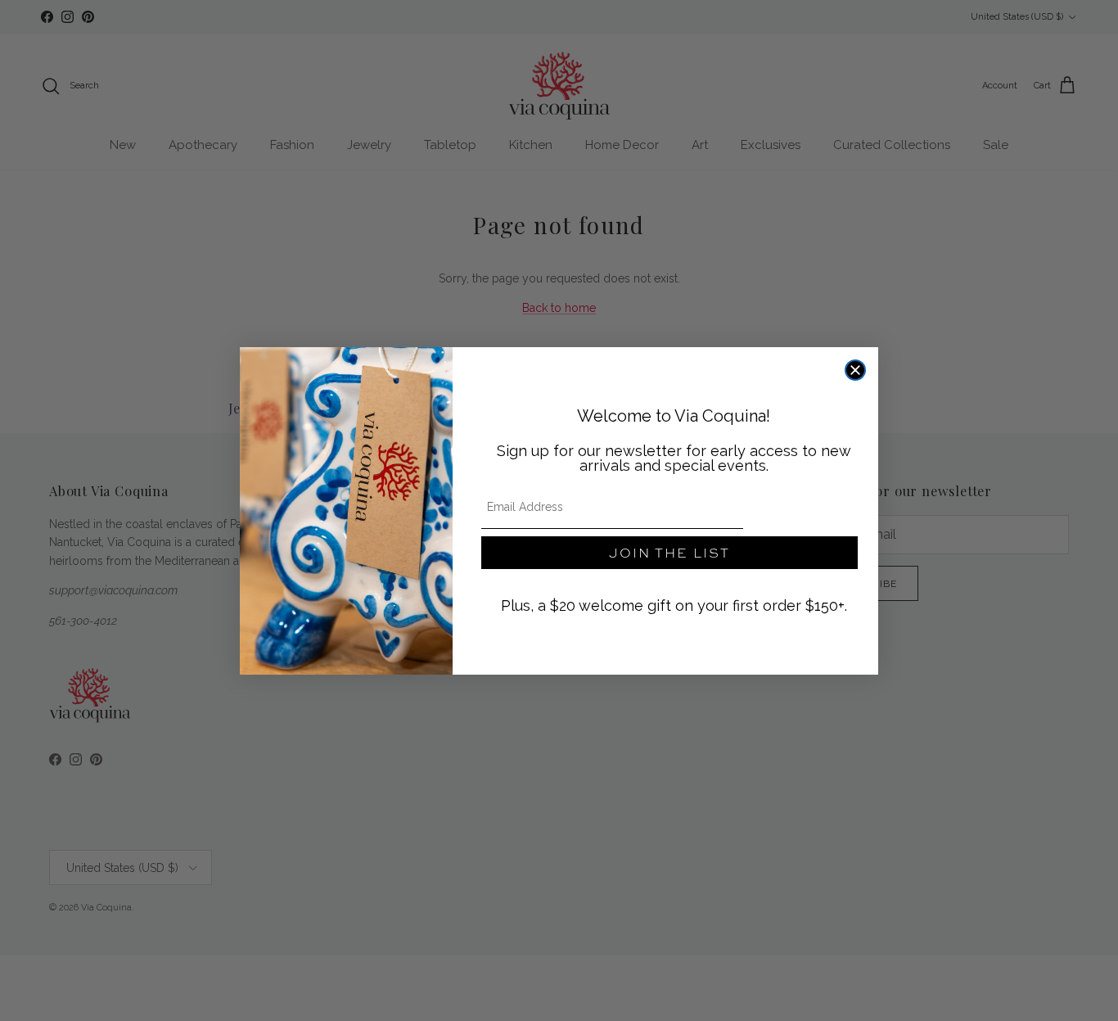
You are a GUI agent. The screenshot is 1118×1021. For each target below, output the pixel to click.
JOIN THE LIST (669, 552)
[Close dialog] (855, 370)
